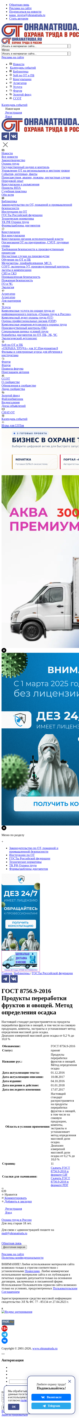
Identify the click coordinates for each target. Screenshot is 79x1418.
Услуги (17, 86)
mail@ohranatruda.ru (14, 1233)
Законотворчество (13, 160)
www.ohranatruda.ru (45, 1348)
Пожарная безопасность (17, 280)
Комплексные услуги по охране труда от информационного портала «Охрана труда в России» (36, 312)
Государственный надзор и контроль (25, 167)
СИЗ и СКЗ (9, 273)
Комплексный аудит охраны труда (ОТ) (27, 317)
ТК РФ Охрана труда (15, 222)
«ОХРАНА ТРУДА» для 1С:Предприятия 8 (30, 348)
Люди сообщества (13, 389)
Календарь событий (23, 67)
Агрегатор (20, 83)
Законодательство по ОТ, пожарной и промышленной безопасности (33, 849)
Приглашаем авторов (15, 372)
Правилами (32, 1271)
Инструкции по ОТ (14, 211)
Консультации (22, 79)
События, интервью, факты (19, 174)
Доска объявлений (14, 405)
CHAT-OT (8, 412)
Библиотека (20, 71)
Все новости (10, 156)
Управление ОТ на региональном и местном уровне (36, 170)
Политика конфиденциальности (23, 1257)
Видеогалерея (11, 402)
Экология (8, 287)
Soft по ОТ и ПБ (23, 75)
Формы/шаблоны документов (21, 225)
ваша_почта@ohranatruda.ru (27, 15)
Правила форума (12, 368)
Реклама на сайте (20, 8)
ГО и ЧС (7, 283)
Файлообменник (12, 399)
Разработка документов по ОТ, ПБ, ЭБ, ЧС (29, 334)
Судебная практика (14, 191)
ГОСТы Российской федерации (22, 215)
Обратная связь (19, 4)
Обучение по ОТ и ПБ (16, 259)
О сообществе (11, 382)
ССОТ (17, 98)
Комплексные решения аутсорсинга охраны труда (34, 324)
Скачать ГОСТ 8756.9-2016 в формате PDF (60, 1182)
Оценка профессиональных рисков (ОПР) (29, 321)
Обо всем (8, 194)
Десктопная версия (14, 1247)
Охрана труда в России (17, 1219)
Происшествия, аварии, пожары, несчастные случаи (36, 177)
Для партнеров (11, 300)
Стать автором (18, 18)
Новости (18, 64)
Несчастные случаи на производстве (25, 256)
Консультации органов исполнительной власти (32, 238)
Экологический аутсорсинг (19, 338)
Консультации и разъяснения (20, 184)
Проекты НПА (11, 187)
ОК (14, 1406)
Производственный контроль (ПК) (24, 328)
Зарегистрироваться (15, 1414)
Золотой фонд (22, 94)
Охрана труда (10, 163)
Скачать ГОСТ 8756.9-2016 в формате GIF (60, 1171)
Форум (17, 90)
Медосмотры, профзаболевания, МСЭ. (27, 263)
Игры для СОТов (13, 425)
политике (27, 1400)
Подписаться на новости (25, 11)
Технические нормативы (18, 218)
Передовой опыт (12, 181)
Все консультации (13, 235)
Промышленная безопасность (21, 276)
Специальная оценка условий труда (25, 331)
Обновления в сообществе (19, 385)
